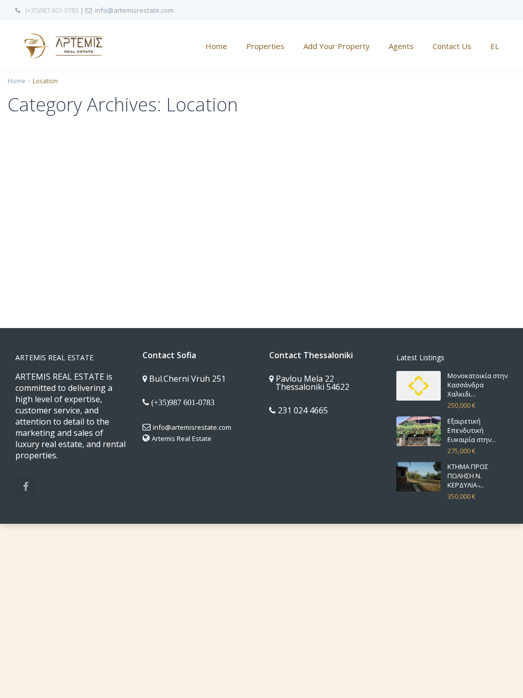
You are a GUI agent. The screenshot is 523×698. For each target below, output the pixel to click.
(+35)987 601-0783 (52, 10)
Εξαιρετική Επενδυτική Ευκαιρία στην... (471, 430)
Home (216, 46)
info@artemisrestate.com (192, 427)
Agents (401, 46)
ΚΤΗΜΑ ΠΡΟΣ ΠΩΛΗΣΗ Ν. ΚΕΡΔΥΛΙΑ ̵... (467, 476)
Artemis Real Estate (181, 438)
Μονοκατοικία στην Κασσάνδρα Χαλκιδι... (477, 385)
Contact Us (452, 46)
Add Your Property (336, 46)
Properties (265, 46)
